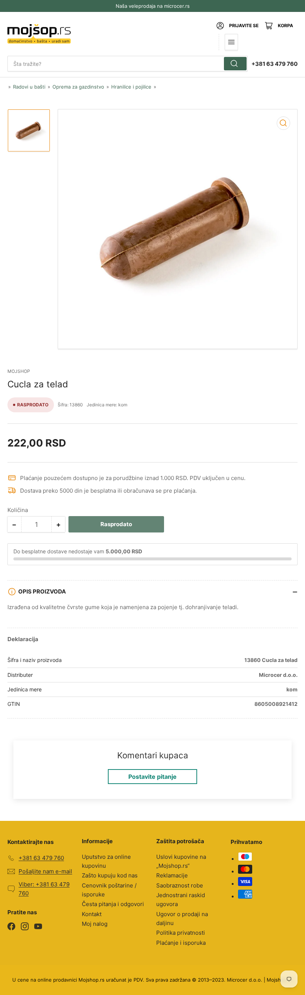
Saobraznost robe (179, 885)
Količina (17, 510)
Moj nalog (94, 923)
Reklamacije (172, 875)
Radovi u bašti (29, 87)
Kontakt (92, 914)
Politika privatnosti (180, 932)
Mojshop (18, 371)
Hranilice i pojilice (131, 87)
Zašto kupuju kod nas (110, 875)
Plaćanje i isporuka (181, 942)
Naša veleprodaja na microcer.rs (153, 6)
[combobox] (127, 63)
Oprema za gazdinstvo (78, 87)
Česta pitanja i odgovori (113, 904)
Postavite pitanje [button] (152, 776)
